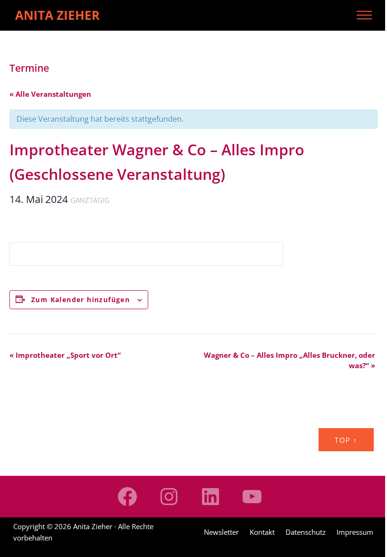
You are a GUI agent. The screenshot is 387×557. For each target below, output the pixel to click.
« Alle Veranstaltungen (50, 94)
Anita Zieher (57, 15)
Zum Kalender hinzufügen (80, 299)
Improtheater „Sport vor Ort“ (65, 355)
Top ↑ (346, 440)
